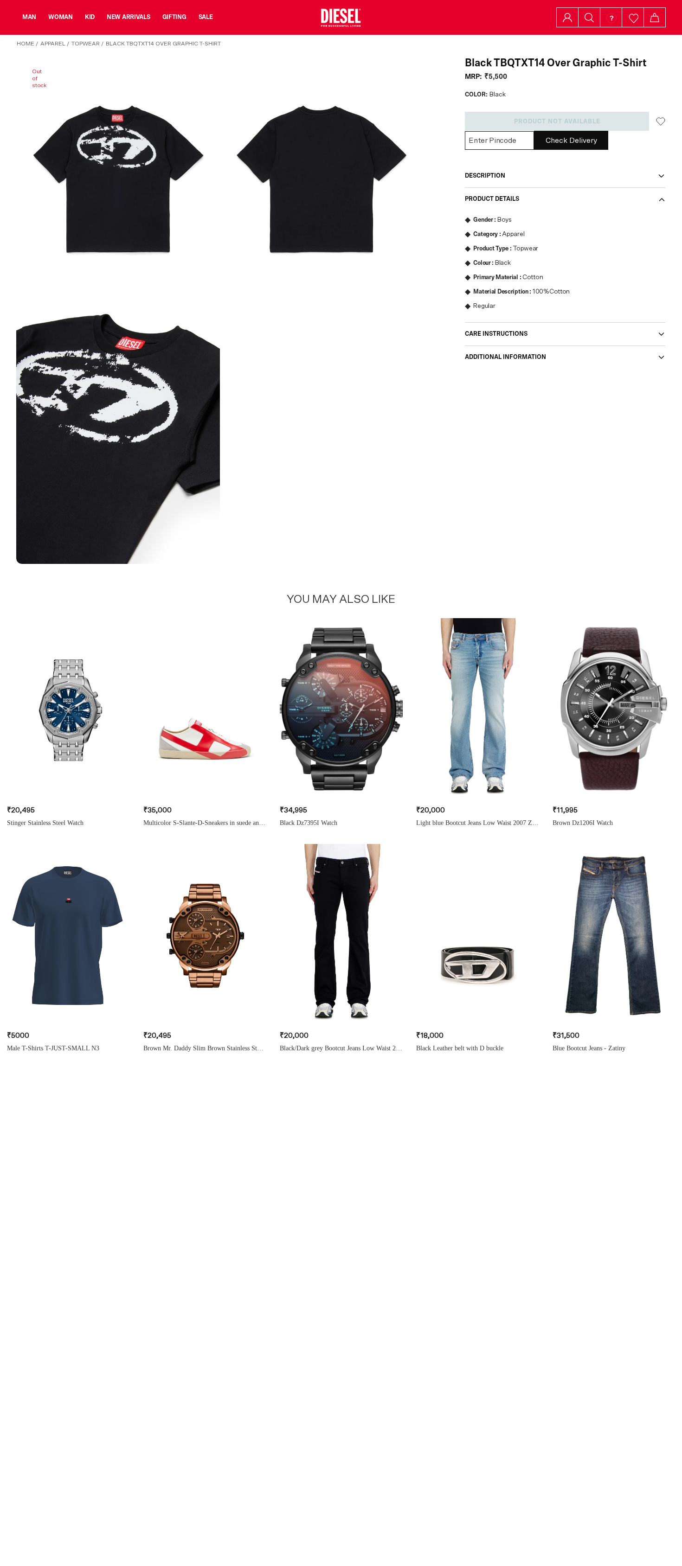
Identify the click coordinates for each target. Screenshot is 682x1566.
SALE (206, 17)
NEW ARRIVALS (128, 17)
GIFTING (174, 17)
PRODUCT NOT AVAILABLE (557, 121)
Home (25, 43)
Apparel (52, 43)
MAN (29, 17)
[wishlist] (633, 17)
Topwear (85, 43)
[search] (589, 17)
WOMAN (60, 17)
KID (90, 17)
